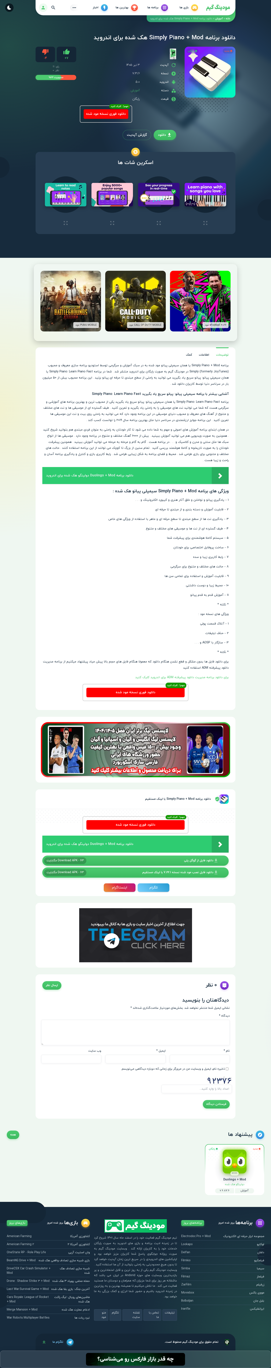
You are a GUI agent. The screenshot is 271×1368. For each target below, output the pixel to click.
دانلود (162, 135)
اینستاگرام (119, 887)
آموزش (219, 18)
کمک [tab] (189, 355)
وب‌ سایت (94, 1051)
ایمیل (161, 1051)
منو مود (103, 1315)
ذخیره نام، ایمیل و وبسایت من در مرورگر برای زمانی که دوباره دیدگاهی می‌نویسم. (173, 1069)
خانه (228, 18)
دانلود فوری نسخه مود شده (106, 114)
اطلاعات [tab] (204, 355)
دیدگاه (224, 1016)
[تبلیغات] (135, 749)
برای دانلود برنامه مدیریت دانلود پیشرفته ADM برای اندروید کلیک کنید (182, 677)
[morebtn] (74, 7)
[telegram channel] (135, 935)
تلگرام (153, 887)
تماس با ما (154, 1315)
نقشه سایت (136, 1315)
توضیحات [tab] (222, 355)
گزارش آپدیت (137, 135)
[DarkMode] (9, 7)
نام (227, 1051)
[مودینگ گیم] (218, 8)
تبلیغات (170, 1313)
